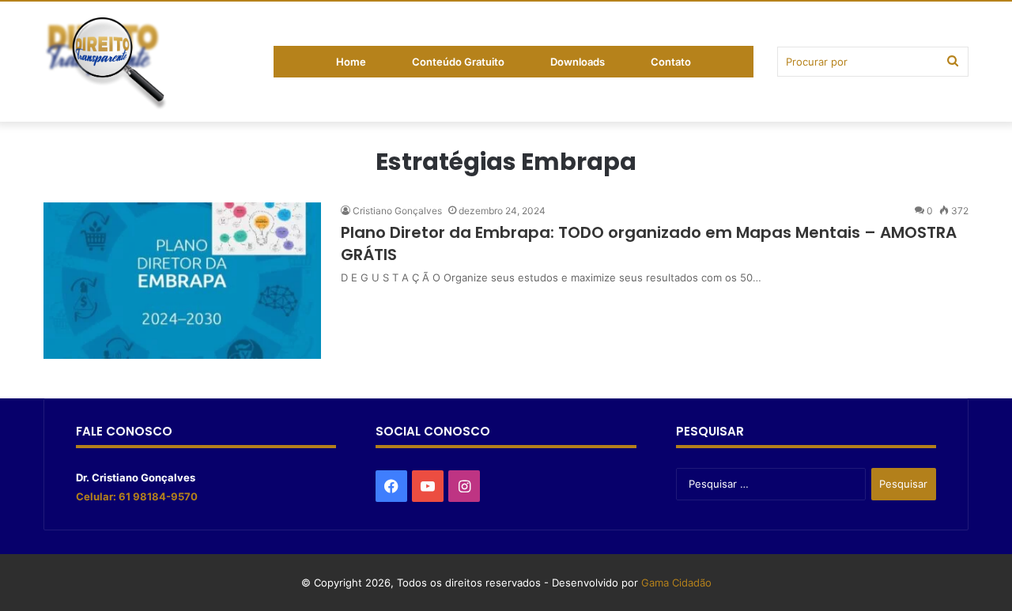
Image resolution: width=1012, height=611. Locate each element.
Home (351, 61)
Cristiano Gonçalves (397, 211)
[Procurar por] (953, 61)
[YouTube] (428, 486)
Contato (671, 61)
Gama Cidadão (676, 582)
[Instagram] (464, 486)
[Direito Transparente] (106, 64)
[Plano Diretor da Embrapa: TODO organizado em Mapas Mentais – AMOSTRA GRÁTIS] (182, 280)
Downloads (577, 61)
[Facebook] (391, 486)
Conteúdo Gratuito (458, 61)
